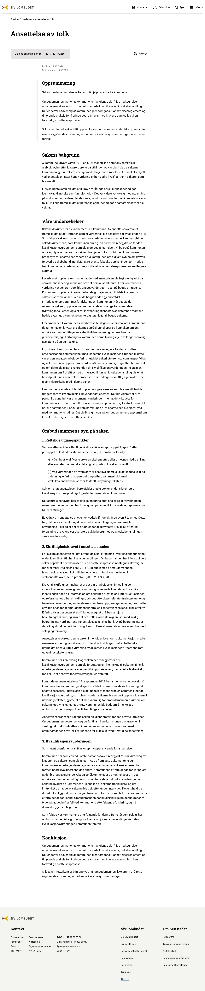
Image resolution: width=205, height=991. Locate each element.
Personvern (168, 937)
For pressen (126, 965)
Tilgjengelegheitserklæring (176, 944)
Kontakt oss (127, 958)
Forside (15, 19)
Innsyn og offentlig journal (134, 951)
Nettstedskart (169, 951)
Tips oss (125, 979)
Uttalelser (27, 19)
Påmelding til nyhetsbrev (175, 965)
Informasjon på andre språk (176, 958)
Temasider (126, 972)
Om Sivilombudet (129, 937)
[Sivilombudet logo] (18, 7)
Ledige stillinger (128, 944)
